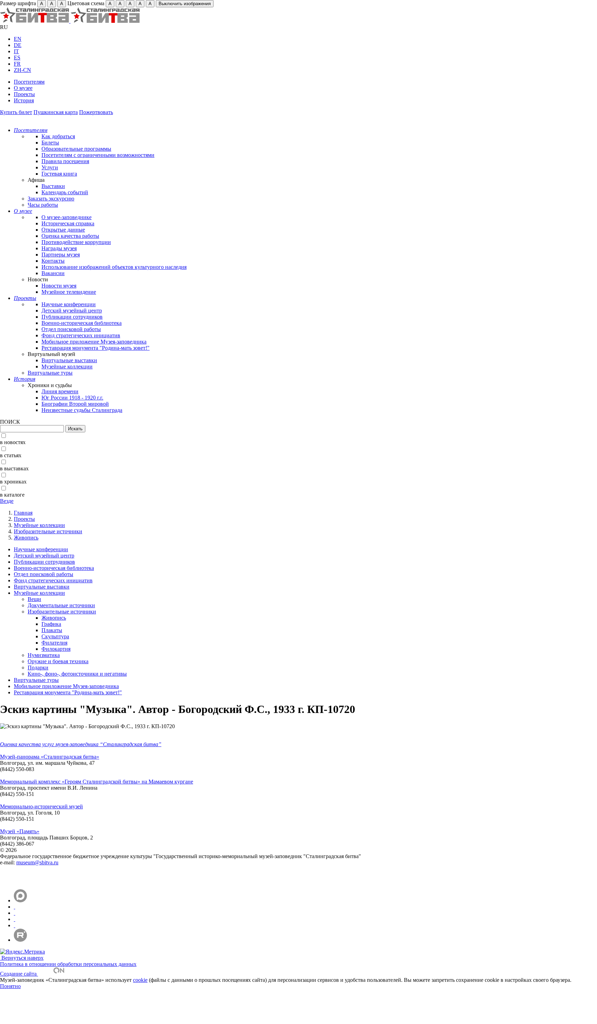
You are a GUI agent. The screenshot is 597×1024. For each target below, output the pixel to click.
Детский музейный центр (71, 310)
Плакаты (51, 630)
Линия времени (59, 391)
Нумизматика (44, 655)
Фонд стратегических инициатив (80, 335)
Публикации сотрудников (72, 317)
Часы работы (43, 205)
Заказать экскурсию (51, 198)
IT (16, 51)
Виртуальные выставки (69, 360)
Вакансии (53, 273)
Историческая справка (67, 223)
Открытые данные (63, 230)
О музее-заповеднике (66, 217)
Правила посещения (65, 161)
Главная (23, 513)
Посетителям (29, 82)
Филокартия (55, 649)
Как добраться (58, 136)
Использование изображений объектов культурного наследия (114, 267)
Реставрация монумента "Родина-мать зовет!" (95, 348)
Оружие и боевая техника (58, 661)
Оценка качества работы (70, 236)
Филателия (54, 643)
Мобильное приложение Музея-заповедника (93, 342)
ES (17, 57)
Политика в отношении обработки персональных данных (68, 964)
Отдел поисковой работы (71, 329)
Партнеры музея (60, 254)
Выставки (53, 186)
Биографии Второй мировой (75, 404)
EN (17, 39)
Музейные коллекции (67, 366)
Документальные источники (61, 605)
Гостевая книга (59, 174)
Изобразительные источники (48, 531)
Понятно (10, 986)
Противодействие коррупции (76, 242)
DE (17, 45)
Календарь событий (64, 192)
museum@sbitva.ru (37, 862)
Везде (6, 501)
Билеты (50, 142)
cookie (140, 980)
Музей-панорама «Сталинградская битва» (49, 757)
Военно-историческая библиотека (81, 323)
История (24, 100)
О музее (23, 88)
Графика (51, 624)
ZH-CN (22, 70)
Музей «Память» (19, 831)
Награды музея (59, 248)
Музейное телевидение (68, 292)
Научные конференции (68, 304)
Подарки (38, 667)
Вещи (34, 599)
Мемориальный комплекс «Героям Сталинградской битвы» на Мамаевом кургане (96, 782)
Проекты (24, 94)
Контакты (53, 261)
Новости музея (58, 286)
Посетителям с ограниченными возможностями (97, 155)
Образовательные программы (76, 149)
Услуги (49, 167)
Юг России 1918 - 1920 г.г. (72, 398)
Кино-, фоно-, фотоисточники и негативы (77, 674)
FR (17, 64)
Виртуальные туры (50, 373)
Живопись (26, 538)
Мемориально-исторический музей (41, 806)
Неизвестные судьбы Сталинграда (81, 410)
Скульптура (55, 636)
